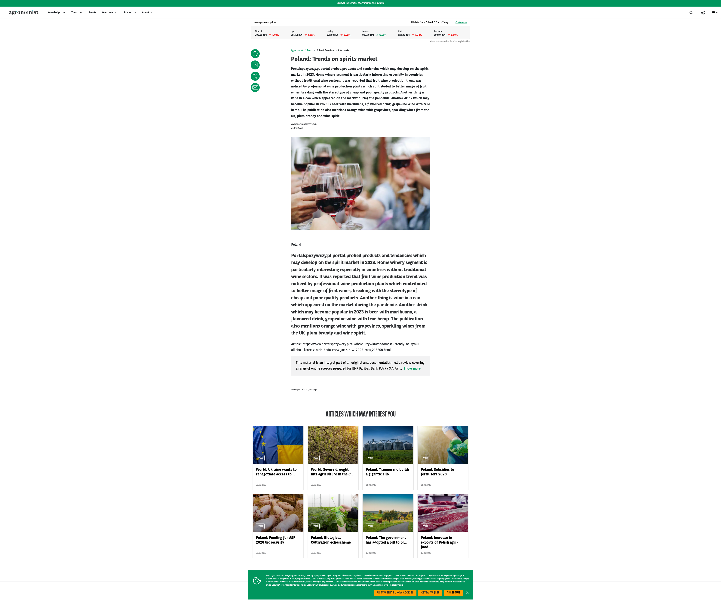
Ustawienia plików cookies (395, 592)
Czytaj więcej (430, 592)
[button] (255, 53)
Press (310, 50)
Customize (461, 22)
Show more (412, 368)
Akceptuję (453, 592)
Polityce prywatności (323, 582)
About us (147, 12)
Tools (74, 12)
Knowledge (54, 12)
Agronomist (297, 50)
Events (92, 12)
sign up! (381, 3)
